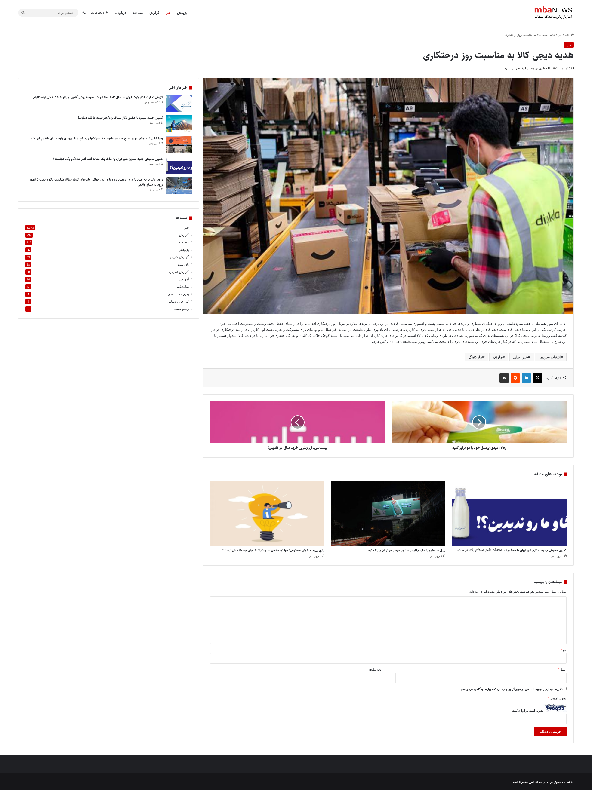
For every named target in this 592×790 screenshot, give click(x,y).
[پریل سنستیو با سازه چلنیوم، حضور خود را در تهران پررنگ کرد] (388, 513)
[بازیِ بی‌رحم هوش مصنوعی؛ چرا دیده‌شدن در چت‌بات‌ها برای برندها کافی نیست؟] (267, 513)
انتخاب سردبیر (550, 357)
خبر (168, 13)
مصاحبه (138, 13)
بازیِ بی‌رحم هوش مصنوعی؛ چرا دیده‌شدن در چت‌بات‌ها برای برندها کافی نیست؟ (273, 550)
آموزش (184, 279)
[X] (537, 378)
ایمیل (562, 669)
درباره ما (120, 13)
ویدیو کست (181, 309)
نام (564, 650)
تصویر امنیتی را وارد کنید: (527, 710)
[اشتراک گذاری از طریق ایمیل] (504, 378)
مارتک (497, 357)
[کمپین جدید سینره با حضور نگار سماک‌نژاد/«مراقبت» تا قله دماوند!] (179, 124)
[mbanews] (553, 12)
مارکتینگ (475, 357)
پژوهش (182, 13)
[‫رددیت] (515, 378)
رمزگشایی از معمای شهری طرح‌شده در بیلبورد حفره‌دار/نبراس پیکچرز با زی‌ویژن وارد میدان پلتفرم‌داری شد (97, 138)
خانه (568, 35)
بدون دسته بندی (178, 294)
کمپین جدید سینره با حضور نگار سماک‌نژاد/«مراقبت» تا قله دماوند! (120, 117)
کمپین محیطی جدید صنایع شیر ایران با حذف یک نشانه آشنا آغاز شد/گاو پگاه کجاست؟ (512, 550)
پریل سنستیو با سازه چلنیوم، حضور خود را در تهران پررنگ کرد (406, 550)
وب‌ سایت (375, 669)
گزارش (154, 13)
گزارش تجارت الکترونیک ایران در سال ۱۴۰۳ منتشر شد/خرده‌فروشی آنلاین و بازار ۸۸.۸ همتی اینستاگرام (98, 97)
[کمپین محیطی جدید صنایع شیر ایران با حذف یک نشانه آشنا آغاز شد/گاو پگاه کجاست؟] (509, 513)
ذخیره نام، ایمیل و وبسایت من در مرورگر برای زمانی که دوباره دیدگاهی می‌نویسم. (511, 689)
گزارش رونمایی (178, 301)
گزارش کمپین (179, 257)
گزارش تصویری (178, 272)
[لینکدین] (526, 378)
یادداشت (183, 264)
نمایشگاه (183, 286)
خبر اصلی (520, 357)
